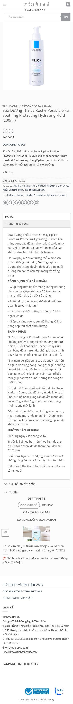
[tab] (29, 505)
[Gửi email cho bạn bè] (24, 202)
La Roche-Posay (16, 189)
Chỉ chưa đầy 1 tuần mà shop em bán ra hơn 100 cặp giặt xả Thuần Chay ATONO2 (34, 548)
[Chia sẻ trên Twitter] (18, 202)
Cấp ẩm (17, 186)
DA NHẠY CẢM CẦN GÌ (34, 186)
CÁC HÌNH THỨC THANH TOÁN (22, 591)
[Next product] (5, 131)
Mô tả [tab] (9, 216)
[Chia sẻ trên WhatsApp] (5, 202)
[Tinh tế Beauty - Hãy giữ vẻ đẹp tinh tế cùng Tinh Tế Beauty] (36, 4)
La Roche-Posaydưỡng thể (37, 195)
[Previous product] (11, 131)
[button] (5, 4)
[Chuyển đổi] (6, 484)
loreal (53, 195)
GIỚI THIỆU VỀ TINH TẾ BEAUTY (23, 584)
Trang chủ (10, 106)
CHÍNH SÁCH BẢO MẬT (17, 598)
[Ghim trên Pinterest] (30, 202)
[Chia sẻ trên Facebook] (12, 202)
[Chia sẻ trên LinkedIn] (36, 202)
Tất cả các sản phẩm (37, 106)
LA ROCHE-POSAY (14, 144)
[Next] (15, 93)
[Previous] (6, 93)
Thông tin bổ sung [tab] (16, 223)
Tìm (66, 16)
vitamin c (61, 195)
